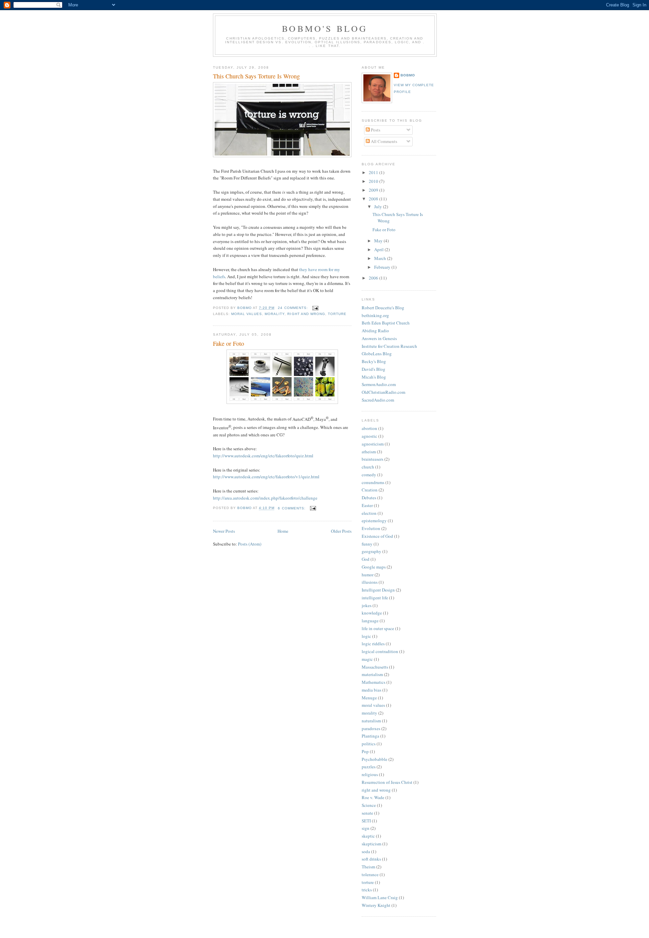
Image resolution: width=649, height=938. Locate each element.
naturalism (371, 721)
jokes (366, 605)
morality (275, 314)
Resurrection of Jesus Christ (387, 782)
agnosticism (373, 444)
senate (367, 813)
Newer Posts (224, 531)
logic (366, 636)
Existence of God (377, 536)
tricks (367, 890)
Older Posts (341, 531)
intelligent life (375, 598)
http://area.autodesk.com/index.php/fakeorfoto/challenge (265, 498)
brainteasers (372, 459)
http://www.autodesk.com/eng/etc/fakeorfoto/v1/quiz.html (266, 477)
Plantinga (370, 736)
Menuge (369, 698)
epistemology (374, 521)
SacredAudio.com (378, 400)
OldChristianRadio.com (383, 392)
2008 (374, 199)
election (369, 513)
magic (367, 659)
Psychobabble (374, 759)
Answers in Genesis (379, 338)
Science (369, 805)
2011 (374, 172)
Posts (375, 130)
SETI (366, 821)
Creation (370, 490)
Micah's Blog (374, 377)
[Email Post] (315, 308)
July (378, 206)
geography (371, 551)
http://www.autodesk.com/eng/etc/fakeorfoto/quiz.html (263, 456)
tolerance (370, 874)
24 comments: (293, 308)
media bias (371, 690)
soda (366, 851)
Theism (368, 867)
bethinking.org (375, 315)
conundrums (373, 482)
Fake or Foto (228, 343)
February (382, 267)
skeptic (368, 836)
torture (337, 314)
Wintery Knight (376, 905)
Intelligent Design (378, 590)
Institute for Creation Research (389, 346)
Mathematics (373, 682)
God (365, 559)
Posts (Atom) (249, 544)
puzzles (369, 767)
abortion (369, 428)
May (379, 241)
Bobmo (408, 75)
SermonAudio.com (379, 384)
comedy (369, 475)
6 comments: (292, 508)
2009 (374, 190)
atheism (369, 452)
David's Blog (373, 369)
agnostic (369, 436)
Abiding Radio (375, 331)
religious (370, 774)
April (379, 249)
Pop (365, 751)
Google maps (374, 567)
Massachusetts (375, 667)
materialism (372, 674)
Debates (369, 498)
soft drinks (371, 859)
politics (369, 744)
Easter (367, 505)
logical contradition (380, 651)
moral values (246, 314)
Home (283, 531)
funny (367, 544)
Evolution (371, 528)
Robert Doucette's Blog (383, 308)
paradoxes (371, 728)
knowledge (372, 613)
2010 (374, 181)
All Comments (383, 141)
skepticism (371, 844)
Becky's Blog (374, 361)
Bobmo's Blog (324, 28)
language (370, 621)
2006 (374, 278)
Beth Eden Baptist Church (386, 323)
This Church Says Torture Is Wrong (256, 76)
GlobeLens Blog (377, 354)
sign (365, 828)
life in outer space (378, 628)
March (380, 258)
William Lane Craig (380, 897)
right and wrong (306, 314)
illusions (370, 582)
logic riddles (373, 644)
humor (368, 575)
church (368, 467)
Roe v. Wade (373, 797)
